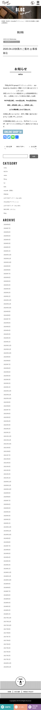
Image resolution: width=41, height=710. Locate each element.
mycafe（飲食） (9, 190)
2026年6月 (7, 232)
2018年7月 (7, 591)
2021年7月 (7, 455)
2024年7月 (7, 319)
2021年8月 (7, 451)
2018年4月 (7, 602)
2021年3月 (7, 470)
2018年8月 (7, 587)
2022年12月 (7, 391)
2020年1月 (7, 523)
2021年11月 (7, 440)
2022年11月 (7, 394)
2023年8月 (7, 360)
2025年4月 (7, 285)
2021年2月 (7, 474)
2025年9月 (7, 266)
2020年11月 (7, 485)
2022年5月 (7, 417)
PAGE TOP (21, 682)
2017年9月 (7, 629)
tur (4, 183)
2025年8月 (7, 270)
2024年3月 (7, 334)
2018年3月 (7, 606)
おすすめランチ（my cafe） (12, 205)
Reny (5, 179)
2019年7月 (7, 546)
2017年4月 (7, 648)
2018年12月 (7, 572)
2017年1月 (7, 659)
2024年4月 (7, 330)
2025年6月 (7, 277)
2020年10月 (7, 489)
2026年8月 (7, 224)
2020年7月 (7, 500)
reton (5, 175)
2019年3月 (7, 561)
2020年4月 (7, 512)
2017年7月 (7, 636)
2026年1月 (7, 251)
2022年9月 (7, 402)
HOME (9, 692)
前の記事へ (8, 147)
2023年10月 (7, 353)
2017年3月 (7, 652)
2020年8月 (7, 497)
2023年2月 (7, 383)
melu (5, 168)
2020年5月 (7, 508)
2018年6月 (7, 595)
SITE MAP (17, 692)
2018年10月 (7, 580)
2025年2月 (7, 292)
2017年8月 (7, 633)
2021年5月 (7, 463)
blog (5, 213)
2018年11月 (7, 576)
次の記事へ (34, 147)
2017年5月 (7, 644)
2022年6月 (7, 413)
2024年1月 (7, 342)
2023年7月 (7, 364)
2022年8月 (7, 406)
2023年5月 (7, 372)
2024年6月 (7, 323)
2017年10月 (7, 625)
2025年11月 (7, 258)
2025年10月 (7, 262)
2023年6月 (7, 368)
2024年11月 (7, 304)
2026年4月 (7, 239)
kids (5, 186)
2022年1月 (7, 432)
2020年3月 (7, 515)
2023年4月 (7, 376)
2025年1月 (7, 296)
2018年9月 (7, 584)
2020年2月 (7, 519)
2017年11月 (7, 621)
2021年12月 (7, 436)
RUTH (6, 171)
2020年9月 (7, 493)
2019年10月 (7, 534)
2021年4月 (7, 466)
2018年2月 (7, 610)
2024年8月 (7, 315)
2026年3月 (7, 243)
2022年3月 (7, 425)
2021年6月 (7, 459)
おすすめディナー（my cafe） (13, 198)
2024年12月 (7, 300)
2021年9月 (7, 447)
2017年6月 (7, 640)
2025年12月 (7, 255)
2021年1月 (7, 478)
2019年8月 (7, 542)
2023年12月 (7, 345)
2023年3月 (7, 379)
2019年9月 (7, 538)
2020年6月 (7, 504)
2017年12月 (7, 618)
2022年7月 (7, 410)
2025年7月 (7, 273)
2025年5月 (7, 281)
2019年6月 (7, 549)
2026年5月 (7, 236)
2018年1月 (7, 614)
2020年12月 (7, 481)
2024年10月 (7, 307)
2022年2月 (7, 428)
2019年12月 (7, 527)
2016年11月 (7, 667)
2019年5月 (7, 553)
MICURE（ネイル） (10, 209)
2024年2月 (7, 338)
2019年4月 (7, 557)
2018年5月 (7, 599)
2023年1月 (7, 387)
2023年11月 (7, 349)
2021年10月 (7, 444)
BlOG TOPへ (20, 146)
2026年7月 (7, 228)
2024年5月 (7, 326)
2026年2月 (7, 247)
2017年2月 (7, 655)
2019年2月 (7, 565)
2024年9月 (7, 311)
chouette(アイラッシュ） (11, 41)
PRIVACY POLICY (28, 692)
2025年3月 (7, 289)
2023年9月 (7, 357)
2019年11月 (7, 531)
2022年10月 (7, 398)
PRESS (6, 194)
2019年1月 (7, 568)
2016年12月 (7, 663)
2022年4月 (7, 421)
